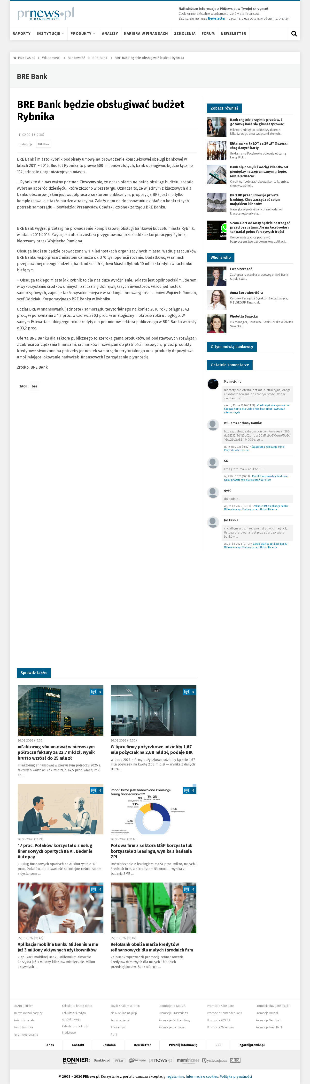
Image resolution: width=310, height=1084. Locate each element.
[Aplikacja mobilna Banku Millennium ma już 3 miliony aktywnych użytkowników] (60, 908)
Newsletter (233, 33)
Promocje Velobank (269, 1020)
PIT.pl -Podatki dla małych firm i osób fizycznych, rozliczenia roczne (119, 1060)
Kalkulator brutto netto (77, 1006)
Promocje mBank (267, 1013)
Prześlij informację (183, 1045)
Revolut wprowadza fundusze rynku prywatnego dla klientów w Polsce (255, 478)
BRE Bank (32, 76)
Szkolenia (185, 33)
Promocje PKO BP (218, 1020)
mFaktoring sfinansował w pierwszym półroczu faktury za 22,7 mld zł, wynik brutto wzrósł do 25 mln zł (56, 752)
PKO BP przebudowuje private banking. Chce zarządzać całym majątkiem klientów (255, 199)
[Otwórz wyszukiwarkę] (294, 33)
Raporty (22, 33)
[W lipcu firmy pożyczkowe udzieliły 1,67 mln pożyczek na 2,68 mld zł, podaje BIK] (153, 710)
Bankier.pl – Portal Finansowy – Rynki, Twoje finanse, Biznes (101, 1060)
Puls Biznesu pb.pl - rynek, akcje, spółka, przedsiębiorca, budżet (235, 1060)
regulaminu (175, 1077)
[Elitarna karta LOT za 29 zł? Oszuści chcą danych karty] (216, 150)
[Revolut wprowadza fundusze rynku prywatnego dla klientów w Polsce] (213, 462)
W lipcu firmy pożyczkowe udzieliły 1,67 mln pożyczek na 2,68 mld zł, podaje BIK (152, 749)
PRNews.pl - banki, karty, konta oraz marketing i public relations (161, 1060)
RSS (218, 1045)
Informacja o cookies (202, 1077)
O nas (50, 1045)
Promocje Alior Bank (220, 1006)
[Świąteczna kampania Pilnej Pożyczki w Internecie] (213, 425)
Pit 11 (113, 1034)
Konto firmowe (23, 1027)
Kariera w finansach (146, 33)
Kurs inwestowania (26, 1034)
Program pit (118, 1027)
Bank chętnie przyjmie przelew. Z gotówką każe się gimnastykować (257, 122)
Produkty (81, 33)
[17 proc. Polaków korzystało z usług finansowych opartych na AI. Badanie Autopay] (60, 809)
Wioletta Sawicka (244, 316)
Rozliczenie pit (120, 1020)
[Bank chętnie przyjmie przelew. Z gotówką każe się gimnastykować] (216, 126)
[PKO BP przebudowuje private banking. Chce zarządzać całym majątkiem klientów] (216, 202)
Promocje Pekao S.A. (172, 1006)
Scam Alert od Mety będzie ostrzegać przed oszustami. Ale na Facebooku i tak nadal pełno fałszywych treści (260, 227)
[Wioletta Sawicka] (216, 323)
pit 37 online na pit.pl (124, 1013)
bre (34, 386)
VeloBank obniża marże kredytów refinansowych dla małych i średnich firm (152, 947)
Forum (208, 33)
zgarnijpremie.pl (252, 1045)
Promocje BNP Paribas (173, 1013)
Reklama (109, 1045)
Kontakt (78, 1045)
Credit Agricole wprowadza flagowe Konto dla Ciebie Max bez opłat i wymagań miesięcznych (256, 409)
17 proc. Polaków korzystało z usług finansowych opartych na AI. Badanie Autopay (55, 851)
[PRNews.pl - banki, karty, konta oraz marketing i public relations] (43, 13)
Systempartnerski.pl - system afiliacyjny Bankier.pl (137, 1060)
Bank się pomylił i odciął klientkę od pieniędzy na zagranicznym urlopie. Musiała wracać (259, 171)
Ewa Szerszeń (241, 269)
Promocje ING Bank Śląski (272, 1006)
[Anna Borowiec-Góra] (216, 299)
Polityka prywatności (236, 1077)
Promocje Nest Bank (269, 1027)
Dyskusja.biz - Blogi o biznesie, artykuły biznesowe (214, 1060)
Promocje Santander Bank (224, 1013)
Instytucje (48, 33)
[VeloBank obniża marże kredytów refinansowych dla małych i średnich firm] (153, 908)
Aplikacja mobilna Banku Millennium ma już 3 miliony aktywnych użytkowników (58, 947)
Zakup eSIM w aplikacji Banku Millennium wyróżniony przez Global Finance (256, 508)
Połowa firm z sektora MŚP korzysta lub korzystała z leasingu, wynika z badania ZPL (152, 851)
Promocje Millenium (220, 1027)
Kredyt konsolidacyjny (28, 1013)
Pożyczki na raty (24, 1020)
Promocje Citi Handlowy (174, 1020)
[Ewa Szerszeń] (216, 276)
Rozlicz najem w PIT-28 (125, 1006)
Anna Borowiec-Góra (246, 293)
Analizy (110, 33)
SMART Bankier (23, 1006)
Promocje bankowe (172, 1027)
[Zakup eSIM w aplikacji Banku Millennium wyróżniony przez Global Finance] (213, 492)
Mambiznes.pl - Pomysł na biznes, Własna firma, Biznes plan (188, 1060)
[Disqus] (107, 466)
